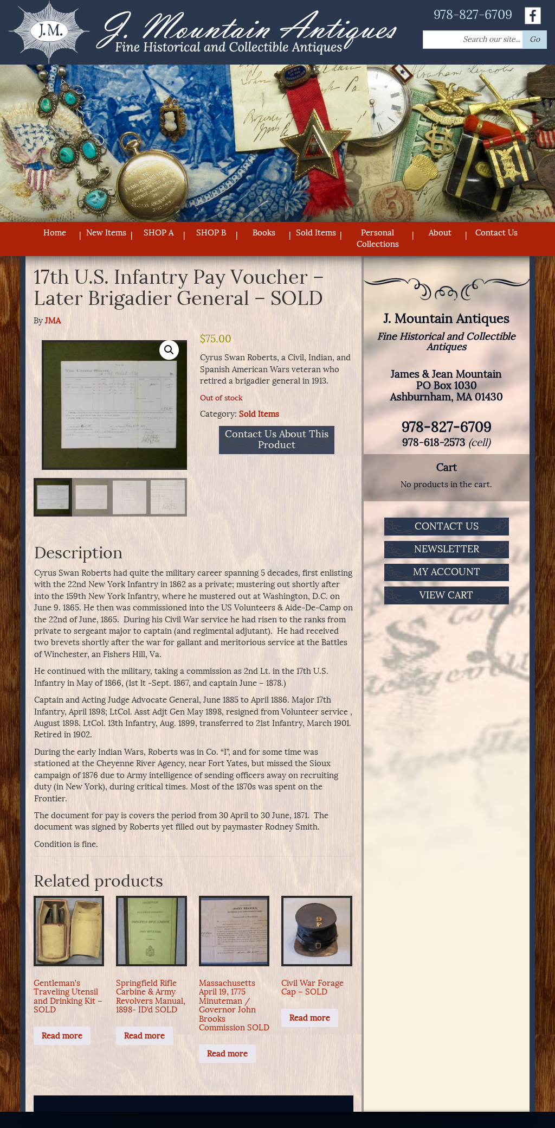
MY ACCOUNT (446, 572)
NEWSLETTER (446, 549)
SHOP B (211, 233)
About (440, 233)
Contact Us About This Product (276, 440)
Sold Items (316, 233)
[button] (169, 350)
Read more (62, 1036)
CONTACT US (447, 526)
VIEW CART (446, 595)
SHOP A (158, 233)
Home (54, 233)
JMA (53, 321)
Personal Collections (378, 238)
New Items (106, 233)
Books (264, 233)
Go (535, 39)
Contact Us (496, 233)
